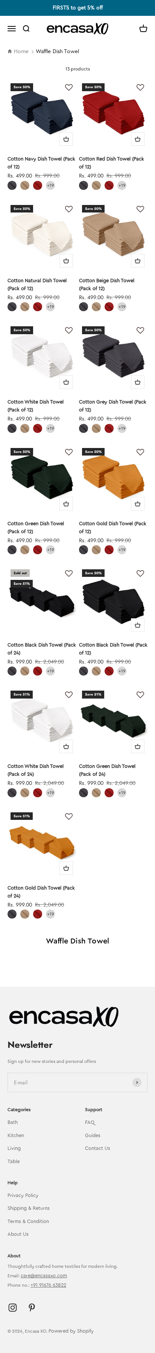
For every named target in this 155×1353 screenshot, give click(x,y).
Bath (13, 1122)
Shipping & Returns (29, 1208)
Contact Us (97, 1148)
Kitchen (16, 1135)
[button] (69, 88)
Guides (92, 1135)
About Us (18, 1234)
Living (14, 1148)
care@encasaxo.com (44, 1275)
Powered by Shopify (71, 1331)
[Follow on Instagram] (13, 1308)
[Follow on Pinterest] (32, 1308)
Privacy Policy (23, 1195)
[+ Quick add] (66, 139)
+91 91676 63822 (48, 1285)
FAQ (89, 1122)
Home (21, 51)
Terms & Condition (28, 1221)
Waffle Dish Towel (57, 51)
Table (14, 1161)
